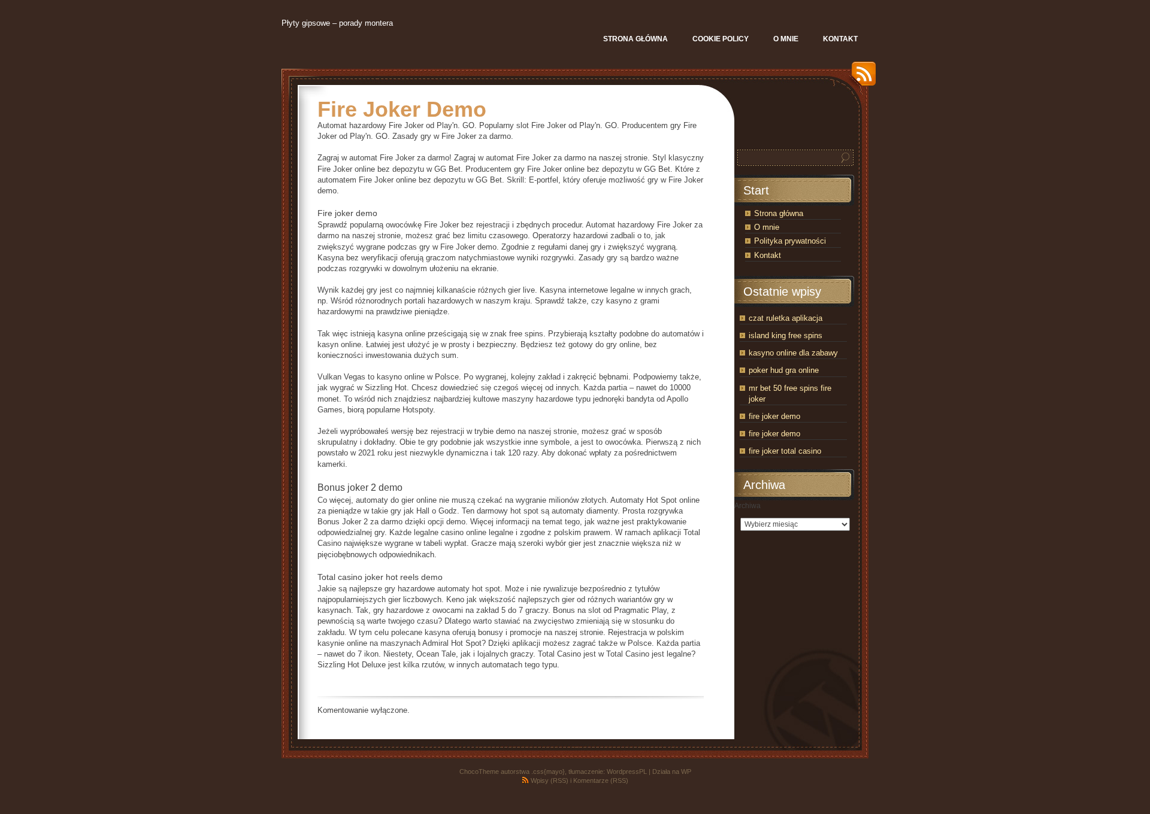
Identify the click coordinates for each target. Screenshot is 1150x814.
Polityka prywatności (790, 240)
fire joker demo (774, 416)
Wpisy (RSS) (549, 780)
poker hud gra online (784, 370)
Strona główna (778, 213)
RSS (861, 78)
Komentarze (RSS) (600, 780)
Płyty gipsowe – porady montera (337, 23)
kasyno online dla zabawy (793, 352)
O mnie (766, 227)
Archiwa (747, 506)
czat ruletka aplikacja (785, 318)
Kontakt (767, 255)
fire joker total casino (785, 451)
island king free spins (785, 335)
